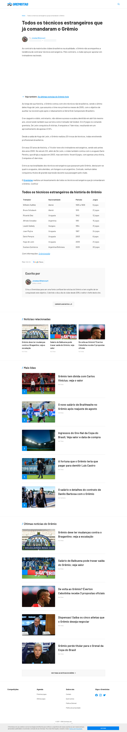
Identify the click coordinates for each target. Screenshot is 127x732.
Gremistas (28, 180)
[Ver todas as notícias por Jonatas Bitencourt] (25, 38)
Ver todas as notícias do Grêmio (62, 673)
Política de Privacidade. (76, 729)
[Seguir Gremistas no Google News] (33, 261)
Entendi (103, 728)
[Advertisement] (63, 75)
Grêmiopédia (44, 253)
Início (23, 15)
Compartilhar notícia (62, 304)
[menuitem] (49, 694)
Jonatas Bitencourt (38, 38)
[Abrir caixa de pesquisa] (119, 4)
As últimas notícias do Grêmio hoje (53, 96)
